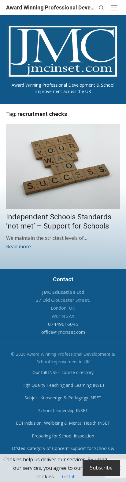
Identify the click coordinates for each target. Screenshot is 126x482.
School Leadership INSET (63, 410)
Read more (18, 246)
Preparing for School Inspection (63, 436)
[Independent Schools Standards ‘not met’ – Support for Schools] (63, 166)
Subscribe (101, 467)
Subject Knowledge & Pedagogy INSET (63, 398)
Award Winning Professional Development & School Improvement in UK (50, 7)
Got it (68, 476)
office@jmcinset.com (63, 332)
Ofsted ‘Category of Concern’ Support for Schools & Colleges (63, 452)
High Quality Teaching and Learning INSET (63, 385)
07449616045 (63, 324)
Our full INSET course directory (63, 372)
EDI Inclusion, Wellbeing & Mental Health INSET (63, 423)
